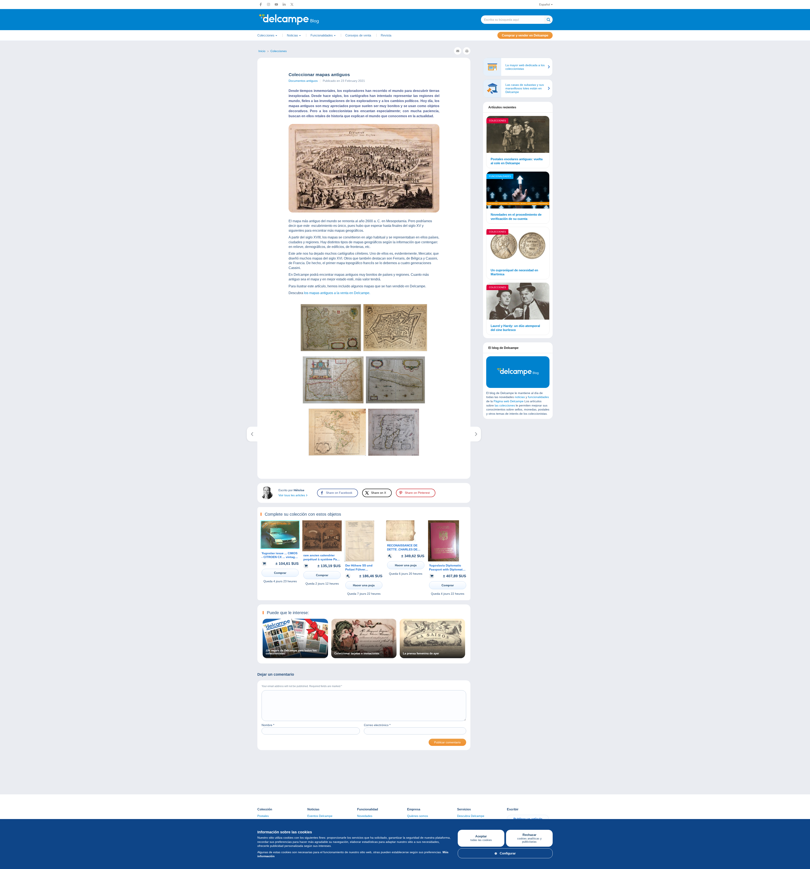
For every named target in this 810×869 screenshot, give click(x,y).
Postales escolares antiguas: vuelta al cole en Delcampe (517, 161)
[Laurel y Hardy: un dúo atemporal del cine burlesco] (517, 302)
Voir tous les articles (292, 495)
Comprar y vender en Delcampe (525, 35)
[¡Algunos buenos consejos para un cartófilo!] (252, 434)
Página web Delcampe (509, 401)
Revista (386, 35)
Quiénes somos (417, 816)
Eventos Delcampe (319, 816)
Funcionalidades (500, 176)
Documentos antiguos (303, 80)
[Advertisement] (518, 452)
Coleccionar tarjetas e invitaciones (356, 653)
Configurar (508, 853)
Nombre (268, 725)
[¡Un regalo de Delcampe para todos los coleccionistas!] (295, 656)
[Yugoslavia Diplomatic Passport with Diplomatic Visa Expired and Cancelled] (443, 560)
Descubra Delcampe (470, 816)
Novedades (364, 816)
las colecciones (505, 405)
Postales (263, 816)
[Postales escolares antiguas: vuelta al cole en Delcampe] (517, 135)
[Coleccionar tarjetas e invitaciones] (364, 656)
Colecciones (497, 120)
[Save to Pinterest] (7, 328)
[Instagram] (268, 4)
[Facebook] (260, 4)
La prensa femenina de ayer (421, 653)
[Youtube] (276, 4)
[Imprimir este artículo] (466, 51)
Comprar (280, 572)
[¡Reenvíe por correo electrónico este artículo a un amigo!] (457, 51)
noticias (520, 397)
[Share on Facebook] (7, 308)
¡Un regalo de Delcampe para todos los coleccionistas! (291, 652)
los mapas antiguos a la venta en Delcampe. (337, 293)
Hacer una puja (364, 585)
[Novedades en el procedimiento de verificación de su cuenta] (517, 191)
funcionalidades (538, 397)
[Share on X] (7, 318)
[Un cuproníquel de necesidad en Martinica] (517, 246)
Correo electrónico (377, 725)
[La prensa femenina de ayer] (432, 656)
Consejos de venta (358, 35)
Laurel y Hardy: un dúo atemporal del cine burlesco (515, 328)
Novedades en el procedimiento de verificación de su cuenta (516, 217)
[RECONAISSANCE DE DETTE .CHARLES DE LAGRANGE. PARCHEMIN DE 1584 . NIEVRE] (401, 540)
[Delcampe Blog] (298, 19)
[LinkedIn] (284, 4)
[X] (292, 4)
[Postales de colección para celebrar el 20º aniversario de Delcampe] (476, 434)
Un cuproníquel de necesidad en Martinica (514, 272)
